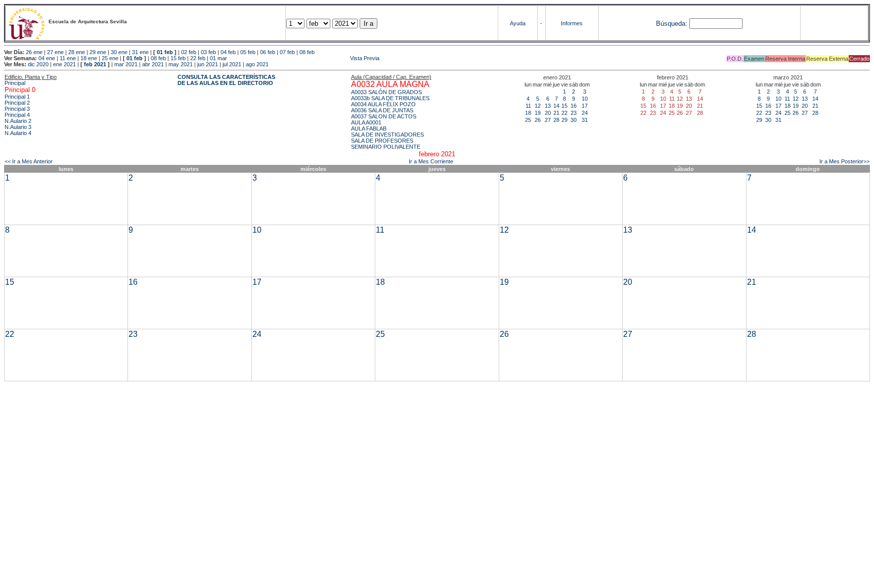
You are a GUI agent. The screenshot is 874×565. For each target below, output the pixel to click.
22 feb (197, 58)
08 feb (307, 52)
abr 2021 (153, 64)
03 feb (208, 52)
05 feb (247, 52)
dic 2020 (38, 64)
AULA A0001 (366, 122)
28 (556, 120)
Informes (572, 23)
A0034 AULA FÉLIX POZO (383, 104)
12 (538, 106)
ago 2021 (257, 64)
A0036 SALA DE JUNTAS (382, 110)
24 (585, 113)
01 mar (218, 58)
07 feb (287, 52)
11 (528, 106)
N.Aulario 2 (18, 121)
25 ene (110, 58)
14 (556, 106)
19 (538, 113)
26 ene (34, 52)
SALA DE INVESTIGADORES (387, 135)
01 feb (165, 52)
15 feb (178, 58)
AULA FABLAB (368, 128)
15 (564, 106)
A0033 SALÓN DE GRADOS (386, 92)
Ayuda (518, 23)
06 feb (267, 52)
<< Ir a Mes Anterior (29, 161)
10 (585, 99)
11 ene (68, 58)
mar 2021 (126, 64)
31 (585, 120)
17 (585, 106)
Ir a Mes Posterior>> (844, 161)
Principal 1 (17, 97)
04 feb (228, 52)
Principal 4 (17, 115)
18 (528, 113)
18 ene (88, 58)
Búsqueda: (671, 23)
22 (564, 113)
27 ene (55, 52)
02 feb (188, 52)
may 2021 (180, 64)
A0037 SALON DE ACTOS (383, 116)
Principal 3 (17, 109)
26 (538, 120)
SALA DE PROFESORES (382, 141)
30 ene (119, 52)
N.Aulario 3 (18, 127)
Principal (15, 83)
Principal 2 (17, 103)
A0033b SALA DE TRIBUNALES (390, 98)
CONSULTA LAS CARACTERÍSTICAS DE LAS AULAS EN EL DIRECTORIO (226, 80)
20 (548, 113)
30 (574, 120)
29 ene (98, 52)
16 (574, 106)
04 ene (46, 58)
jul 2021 (232, 64)
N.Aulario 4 (18, 133)
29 (564, 120)
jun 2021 (207, 64)
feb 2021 (95, 64)
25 (528, 120)
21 (556, 113)
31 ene (140, 52)
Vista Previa (304, 58)
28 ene (76, 52)
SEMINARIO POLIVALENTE (385, 147)
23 (574, 113)
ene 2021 (64, 64)
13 (548, 106)
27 (548, 120)
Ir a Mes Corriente (431, 161)
